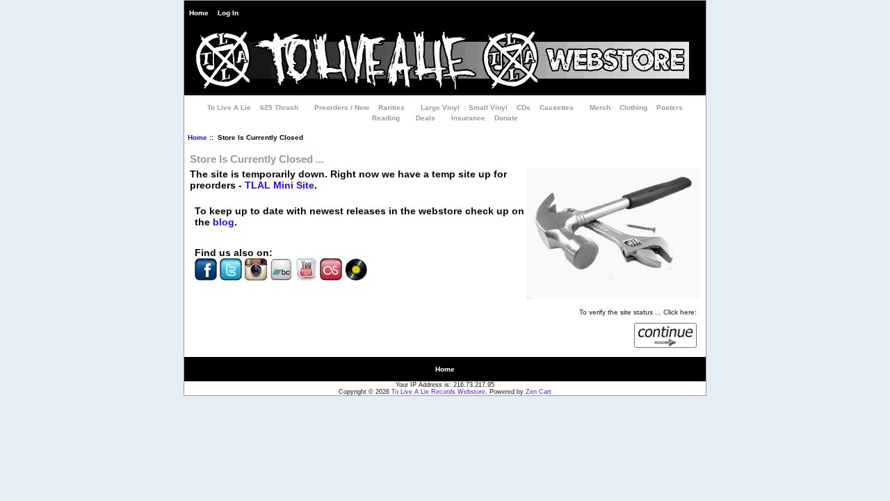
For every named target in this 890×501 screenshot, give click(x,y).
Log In (228, 13)
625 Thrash (279, 107)
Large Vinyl (440, 107)
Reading (386, 118)
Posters (669, 107)
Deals (425, 118)
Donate (506, 118)
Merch (600, 107)
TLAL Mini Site (279, 185)
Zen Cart (538, 391)
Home (199, 13)
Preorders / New (341, 107)
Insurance (468, 118)
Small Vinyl (488, 107)
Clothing (633, 107)
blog (223, 222)
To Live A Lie (229, 107)
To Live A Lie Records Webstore (438, 391)
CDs (524, 107)
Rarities (391, 107)
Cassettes (557, 107)
